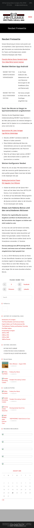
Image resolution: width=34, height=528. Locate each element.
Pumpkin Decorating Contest (18, 380)
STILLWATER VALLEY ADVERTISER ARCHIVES (15, 353)
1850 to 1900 (5, 333)
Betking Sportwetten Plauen (11, 180)
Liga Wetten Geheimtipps (10, 133)
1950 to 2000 (5, 337)
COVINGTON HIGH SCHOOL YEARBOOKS (14, 351)
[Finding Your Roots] (5, 373)
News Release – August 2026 (18, 364)
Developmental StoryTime (17, 408)
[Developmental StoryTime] (5, 409)
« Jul (3, 500)
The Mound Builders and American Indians (13, 322)
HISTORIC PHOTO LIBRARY (10, 348)
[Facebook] (4, 308)
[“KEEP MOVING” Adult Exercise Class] (5, 419)
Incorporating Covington (8, 330)
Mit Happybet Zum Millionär (11, 183)
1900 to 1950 (5, 335)
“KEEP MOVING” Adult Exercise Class (20, 418)
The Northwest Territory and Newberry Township (15, 326)
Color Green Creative (17, 525)
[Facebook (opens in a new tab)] (17, 7)
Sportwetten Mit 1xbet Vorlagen (12, 130)
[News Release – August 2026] (5, 365)
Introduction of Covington (8, 319)
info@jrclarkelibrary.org (21, 5)
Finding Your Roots (15, 372)
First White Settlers (7, 328)
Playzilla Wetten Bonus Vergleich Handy (14, 59)
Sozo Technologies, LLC (18, 526)
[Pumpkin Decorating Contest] (5, 380)
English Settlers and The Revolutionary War (13, 324)
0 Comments (13, 366)
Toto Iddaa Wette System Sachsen (13, 62)
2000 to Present (6, 339)
